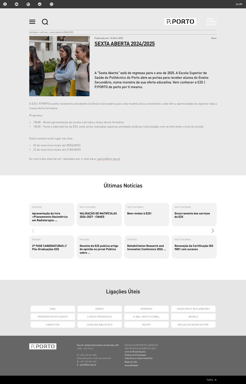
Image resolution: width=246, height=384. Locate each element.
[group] (51, 214)
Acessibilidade (131, 365)
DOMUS (99, 308)
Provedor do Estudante (53, 316)
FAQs (53, 308)
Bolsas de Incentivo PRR (193, 324)
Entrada (33, 32)
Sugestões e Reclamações (193, 308)
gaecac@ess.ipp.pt (108, 158)
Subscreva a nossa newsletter (139, 358)
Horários (146, 308)
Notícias (43, 32)
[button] (213, 230)
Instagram (51, 4)
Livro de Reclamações (135, 351)
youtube (16, 4)
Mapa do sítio (131, 361)
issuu (28, 4)
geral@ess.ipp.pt (88, 364)
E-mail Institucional (146, 316)
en (237, 4)
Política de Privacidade (135, 354)
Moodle (193, 316)
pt (240, 4)
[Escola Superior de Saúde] (191, 21)
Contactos (53, 324)
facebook (5, 4)
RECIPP (146, 324)
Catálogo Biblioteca (100, 324)
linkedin (39, 4)
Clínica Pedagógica (99, 316)
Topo (210, 379)
